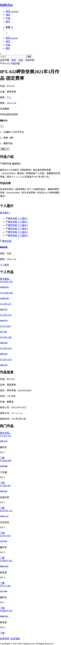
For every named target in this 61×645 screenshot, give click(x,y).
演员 (8, 15)
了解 (2, 458)
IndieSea (6, 5)
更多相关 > (5, 279)
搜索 (29, 56)
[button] (30, 111)
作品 (8, 18)
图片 (8, 21)
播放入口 (5, 149)
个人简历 (4, 265)
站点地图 (15, 638)
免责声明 (4, 638)
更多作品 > (5, 433)
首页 (12, 11)
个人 (9, 97)
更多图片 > (5, 213)
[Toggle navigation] (7, 33)
